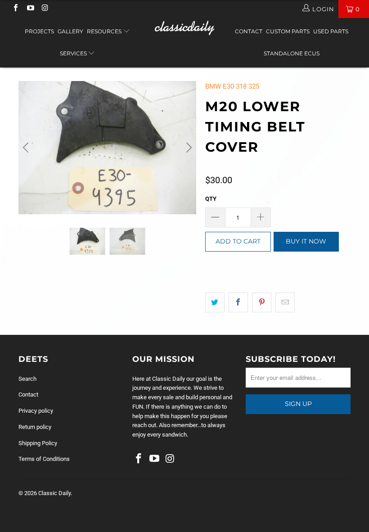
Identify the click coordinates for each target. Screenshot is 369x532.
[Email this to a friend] (285, 302)
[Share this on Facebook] (238, 302)
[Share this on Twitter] (215, 302)
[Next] (188, 147)
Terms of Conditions (44, 458)
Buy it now (306, 241)
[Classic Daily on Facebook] (15, 8)
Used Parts (330, 31)
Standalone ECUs (292, 53)
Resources (105, 31)
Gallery (70, 31)
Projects (39, 31)
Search (27, 378)
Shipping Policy (37, 443)
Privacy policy (35, 410)
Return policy (34, 427)
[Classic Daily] (184, 28)
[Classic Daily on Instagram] (44, 8)
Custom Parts (288, 31)
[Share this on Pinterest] (261, 302)
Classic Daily (54, 493)
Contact (248, 31)
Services (74, 53)
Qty (210, 198)
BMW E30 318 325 (232, 86)
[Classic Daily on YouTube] (30, 8)
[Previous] (27, 147)
